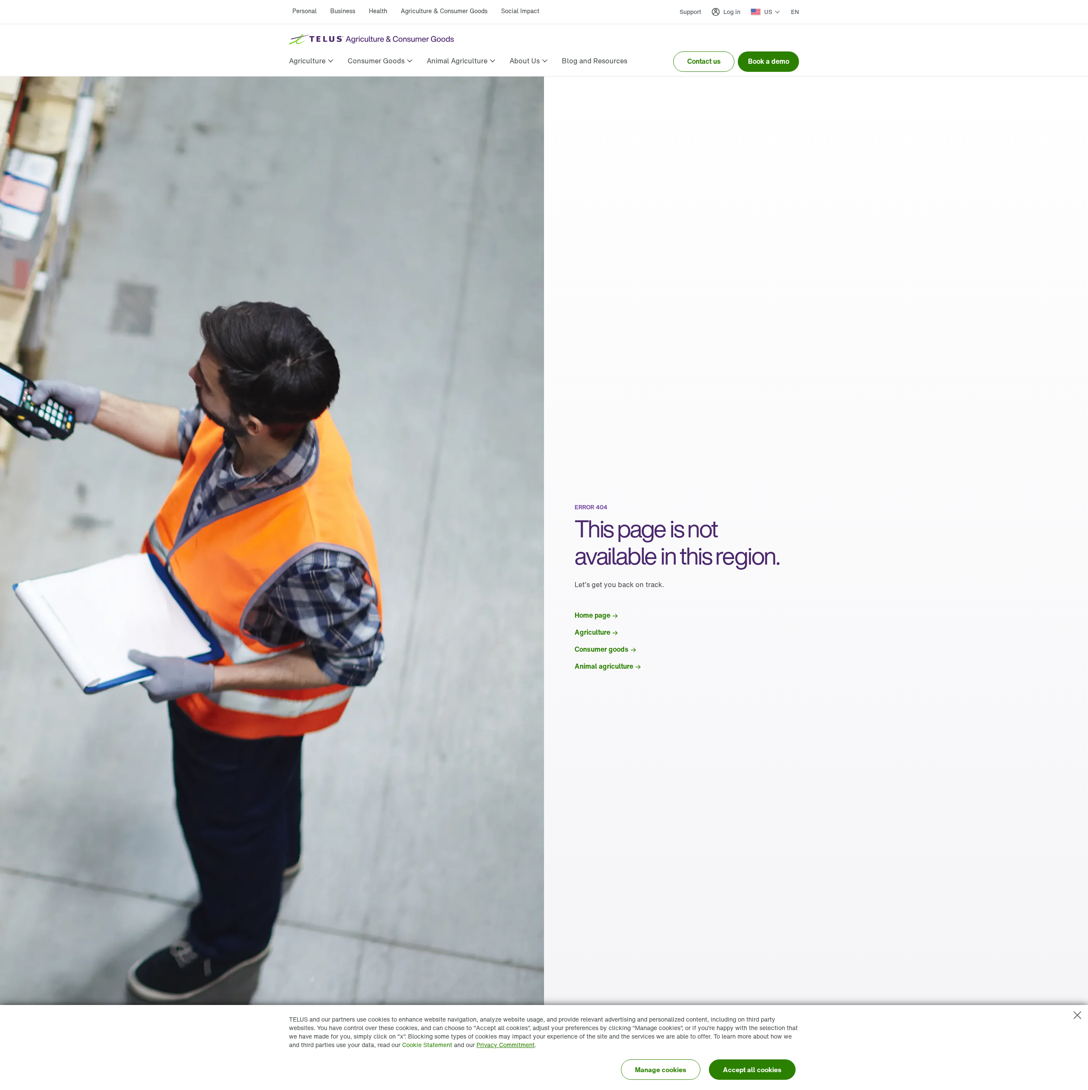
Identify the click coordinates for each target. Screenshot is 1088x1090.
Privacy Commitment (505, 1044)
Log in (731, 11)
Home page (592, 615)
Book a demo (768, 61)
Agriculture (592, 632)
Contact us (704, 61)
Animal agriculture (604, 666)
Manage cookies (660, 1069)
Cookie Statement (427, 1044)
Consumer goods (602, 649)
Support (690, 11)
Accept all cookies (752, 1069)
